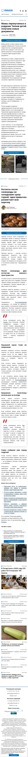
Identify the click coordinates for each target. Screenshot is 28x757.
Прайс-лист (13, 695)
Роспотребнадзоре (21, 380)
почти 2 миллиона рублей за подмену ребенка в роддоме (13, 145)
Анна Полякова (10, 207)
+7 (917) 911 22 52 (13, 691)
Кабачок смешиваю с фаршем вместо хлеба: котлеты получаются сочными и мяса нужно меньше (15, 505)
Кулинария (5, 186)
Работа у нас (13, 705)
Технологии (5, 649)
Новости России (6, 672)
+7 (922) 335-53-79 (13, 701)
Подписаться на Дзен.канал (14, 40)
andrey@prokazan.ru (13, 693)
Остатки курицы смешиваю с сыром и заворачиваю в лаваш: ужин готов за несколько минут (15, 493)
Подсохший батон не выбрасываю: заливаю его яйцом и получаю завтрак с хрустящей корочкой (15, 488)
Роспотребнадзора (21, 302)
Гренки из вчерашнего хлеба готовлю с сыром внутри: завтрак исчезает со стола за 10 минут (15, 511)
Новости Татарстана (7, 566)
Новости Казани (6, 20)
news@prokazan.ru (13, 703)
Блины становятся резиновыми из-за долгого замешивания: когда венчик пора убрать (15, 499)
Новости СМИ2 (5, 154)
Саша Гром (12, 34)
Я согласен (14, 755)
